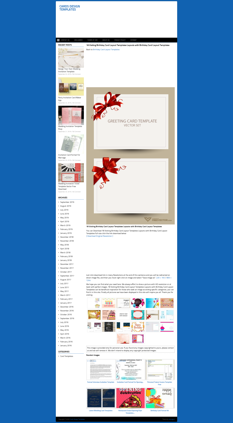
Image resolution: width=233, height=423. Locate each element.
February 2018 (66, 256)
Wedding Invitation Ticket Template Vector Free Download (68, 186)
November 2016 (67, 310)
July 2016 (64, 322)
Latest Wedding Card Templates (100, 411)
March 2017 (65, 295)
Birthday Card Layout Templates (106, 49)
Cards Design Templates (69, 8)
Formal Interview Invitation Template (100, 382)
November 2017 (67, 268)
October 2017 (66, 272)
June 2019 (64, 214)
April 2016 (64, 334)
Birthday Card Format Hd (160, 411)
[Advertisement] (117, 30)
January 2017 (66, 303)
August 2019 (65, 206)
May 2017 (64, 291)
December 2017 (66, 264)
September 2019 (67, 202)
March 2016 (65, 338)
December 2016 (66, 307)
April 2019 (64, 221)
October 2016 (66, 314)
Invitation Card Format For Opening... (130, 382)
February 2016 (66, 342)
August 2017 (65, 279)
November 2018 (67, 241)
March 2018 (65, 252)
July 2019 (64, 210)
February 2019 (66, 229)
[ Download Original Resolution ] (99, 236)
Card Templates (66, 356)
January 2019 (66, 233)
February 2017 (66, 299)
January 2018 (66, 260)
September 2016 (67, 318)
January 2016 (66, 345)
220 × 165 (160, 278)
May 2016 (64, 330)
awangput (172, 419)
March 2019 (65, 225)
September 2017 (67, 276)
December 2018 (66, 237)
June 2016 (64, 326)
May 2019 (64, 217)
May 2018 (64, 245)
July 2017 (64, 283)
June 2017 (64, 287)
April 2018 (64, 248)
